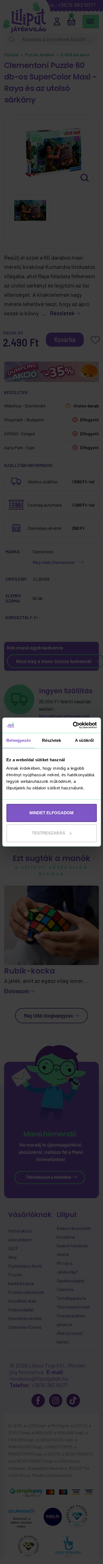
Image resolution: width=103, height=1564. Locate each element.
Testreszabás (48, 833)
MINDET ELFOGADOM (51, 812)
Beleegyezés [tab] (18, 740)
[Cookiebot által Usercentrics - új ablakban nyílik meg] (73, 725)
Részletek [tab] (51, 740)
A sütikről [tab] (84, 740)
